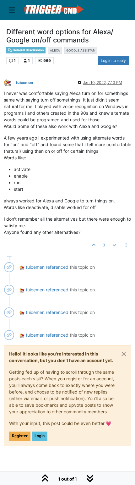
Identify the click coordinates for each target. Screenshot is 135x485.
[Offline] (10, 82)
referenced (57, 267)
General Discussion (28, 50)
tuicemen (24, 82)
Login (40, 435)
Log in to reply (113, 60)
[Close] (123, 353)
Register (20, 435)
